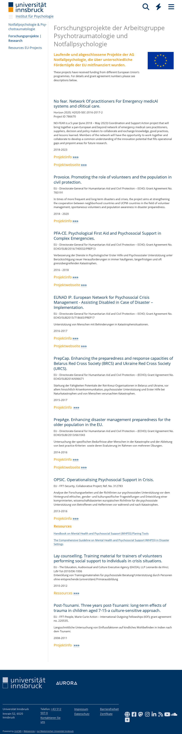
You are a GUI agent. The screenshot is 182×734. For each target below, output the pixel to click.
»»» (76, 157)
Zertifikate (106, 714)
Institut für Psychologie (34, 16)
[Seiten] (171, 7)
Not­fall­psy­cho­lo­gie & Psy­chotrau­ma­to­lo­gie (27, 26)
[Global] (159, 7)
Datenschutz (81, 714)
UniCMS (18, 731)
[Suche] (146, 7)
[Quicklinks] (158, 7)
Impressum (81, 709)
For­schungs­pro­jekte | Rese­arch (24, 38)
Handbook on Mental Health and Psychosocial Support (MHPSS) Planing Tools (101, 533)
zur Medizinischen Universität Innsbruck (55, 731)
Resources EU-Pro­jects (25, 48)
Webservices (29, 731)
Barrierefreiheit (109, 709)
